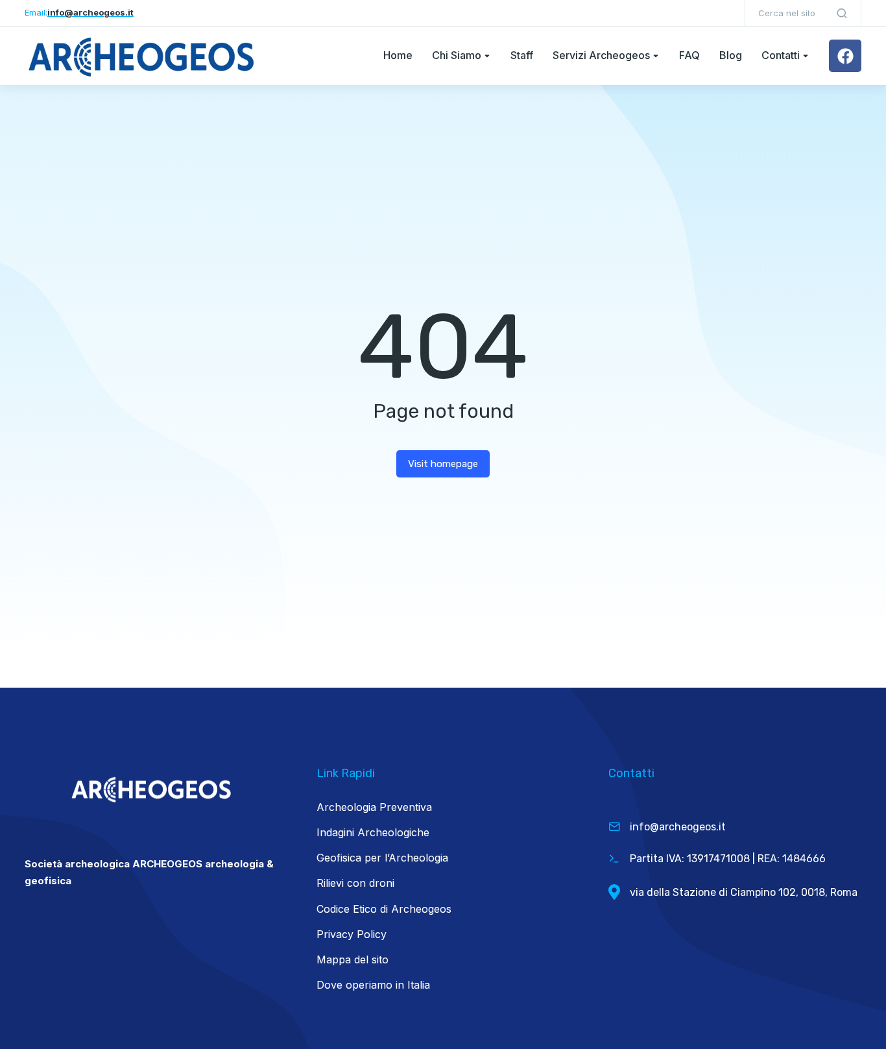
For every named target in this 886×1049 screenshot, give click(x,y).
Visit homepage (443, 464)
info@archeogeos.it (678, 827)
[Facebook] (845, 56)
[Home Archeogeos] (141, 56)
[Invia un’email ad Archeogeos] (614, 826)
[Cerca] (842, 13)
